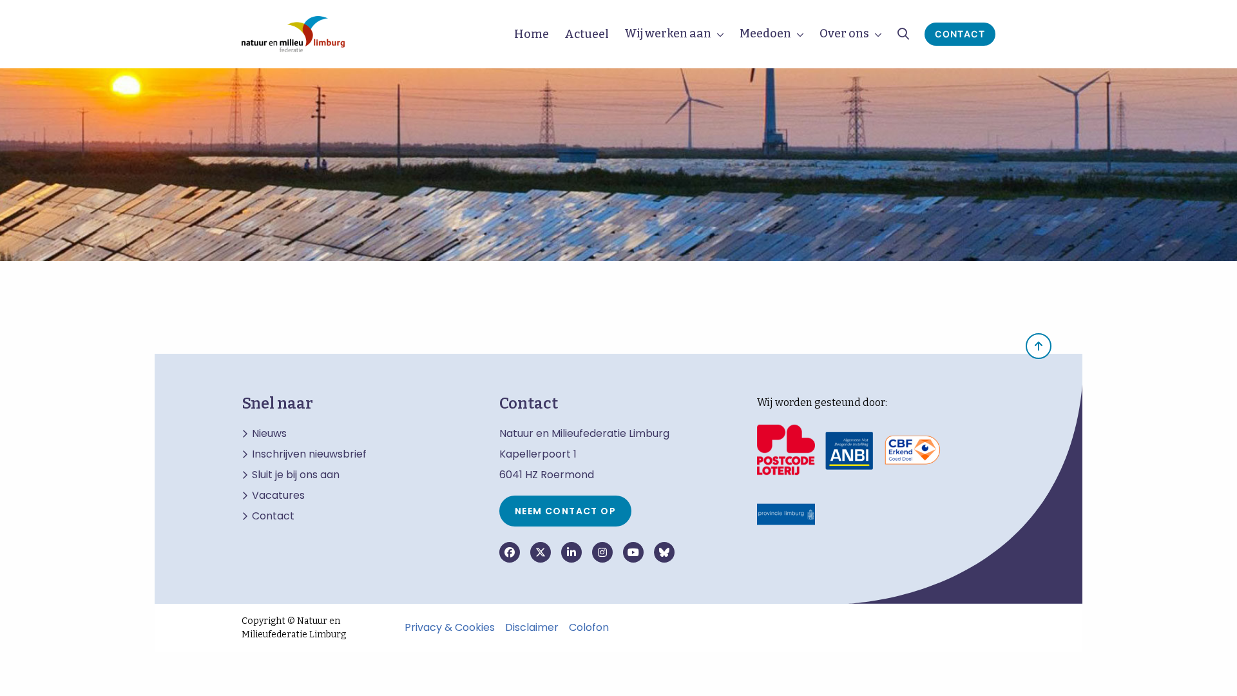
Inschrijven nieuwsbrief (309, 454)
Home (531, 34)
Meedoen (765, 33)
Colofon (589, 628)
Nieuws (269, 434)
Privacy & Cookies (450, 628)
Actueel (586, 34)
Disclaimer (532, 628)
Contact (960, 33)
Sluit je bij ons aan (296, 475)
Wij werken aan (667, 33)
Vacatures (278, 495)
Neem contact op (565, 511)
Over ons (844, 33)
